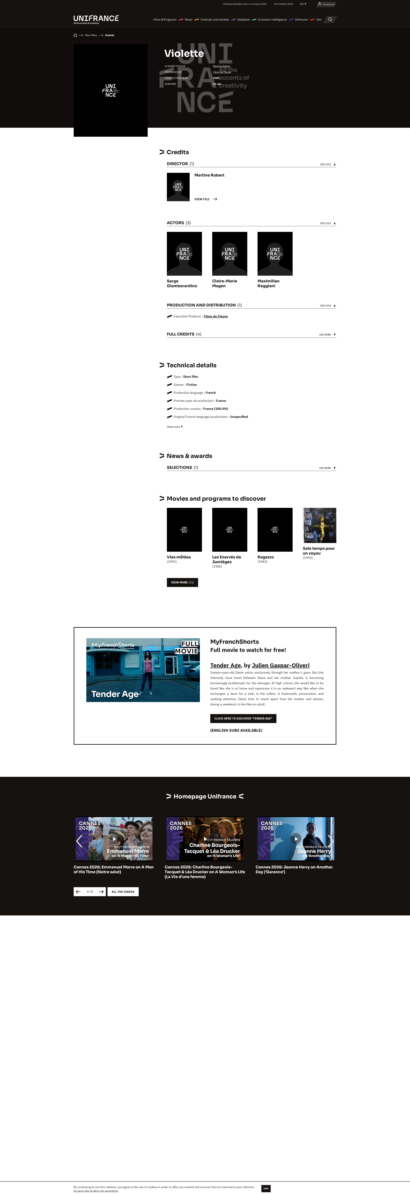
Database (244, 19)
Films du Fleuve (222, 72)
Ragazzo (266, 557)
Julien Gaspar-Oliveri (281, 665)
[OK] (266, 1188)
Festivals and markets (215, 19)
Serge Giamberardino (182, 283)
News (188, 19)
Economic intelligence (272, 19)
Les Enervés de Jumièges (226, 559)
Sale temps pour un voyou (319, 551)
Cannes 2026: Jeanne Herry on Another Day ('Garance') (203, 869)
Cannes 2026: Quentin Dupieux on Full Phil (293, 869)
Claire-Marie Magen (224, 283)
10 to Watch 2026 (283, 3)
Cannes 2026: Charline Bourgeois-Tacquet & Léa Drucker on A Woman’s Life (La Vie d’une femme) (114, 872)
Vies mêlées (179, 557)
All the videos (123, 892)
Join (319, 19)
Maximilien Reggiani (269, 283)
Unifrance (301, 19)
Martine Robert (221, 66)
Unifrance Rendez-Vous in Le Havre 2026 (245, 3)
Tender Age (225, 665)
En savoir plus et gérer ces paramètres (96, 1190)
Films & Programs (165, 19)
